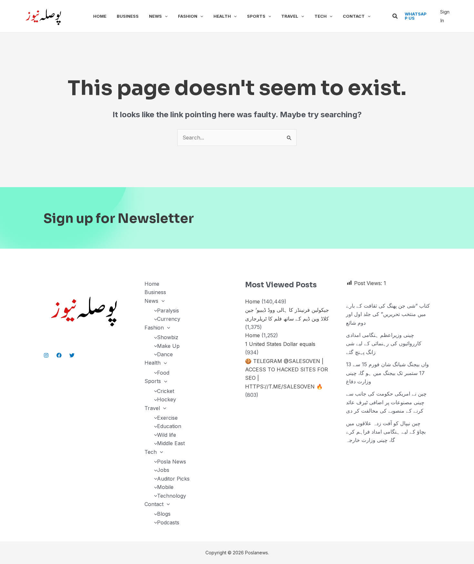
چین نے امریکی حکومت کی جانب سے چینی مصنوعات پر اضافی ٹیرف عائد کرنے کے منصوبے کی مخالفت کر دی (386, 402)
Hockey (166, 399)
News (155, 16)
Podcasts (168, 522)
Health (222, 16)
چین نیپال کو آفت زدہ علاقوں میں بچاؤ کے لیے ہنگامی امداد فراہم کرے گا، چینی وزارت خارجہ (386, 432)
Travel (289, 16)
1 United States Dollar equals (280, 344)
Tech (320, 16)
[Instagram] (46, 355)
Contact (354, 16)
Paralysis (168, 310)
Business (128, 16)
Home (99, 16)
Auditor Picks (173, 478)
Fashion (187, 16)
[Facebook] (59, 355)
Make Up (168, 346)
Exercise (167, 418)
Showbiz (167, 337)
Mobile (165, 487)
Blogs (164, 514)
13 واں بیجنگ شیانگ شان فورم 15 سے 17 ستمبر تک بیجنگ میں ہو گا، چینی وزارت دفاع (387, 373)
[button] (165, 16)
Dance (165, 354)
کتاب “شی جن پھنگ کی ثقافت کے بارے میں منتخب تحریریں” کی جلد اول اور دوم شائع (388, 314)
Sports (256, 16)
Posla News (171, 461)
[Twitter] (71, 355)
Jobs (163, 470)
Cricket (165, 391)
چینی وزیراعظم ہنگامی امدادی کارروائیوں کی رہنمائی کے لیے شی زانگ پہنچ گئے (383, 343)
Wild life (166, 435)
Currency (168, 319)
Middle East (171, 443)
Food (163, 372)
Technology (171, 495)
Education (169, 426)
